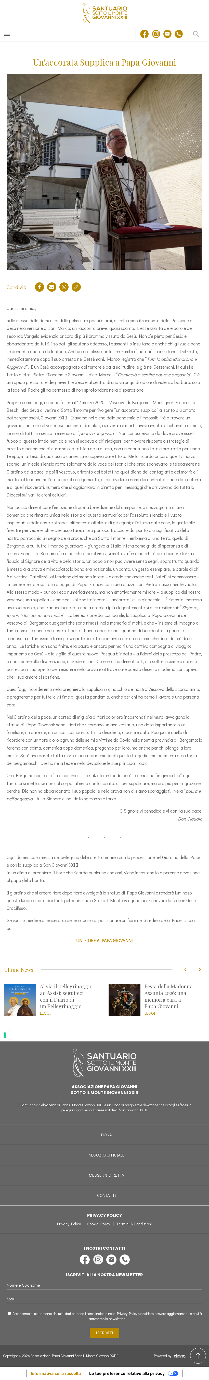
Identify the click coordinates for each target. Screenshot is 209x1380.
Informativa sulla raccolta (56, 1373)
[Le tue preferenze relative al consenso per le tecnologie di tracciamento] (5, 1035)
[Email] (51, 287)
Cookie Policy (98, 1223)
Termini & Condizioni (134, 1223)
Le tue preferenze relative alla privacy (127, 1373)
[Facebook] (39, 287)
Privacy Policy (69, 1223)
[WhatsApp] (64, 287)
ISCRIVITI (104, 1332)
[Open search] (196, 34)
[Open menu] (7, 33)
